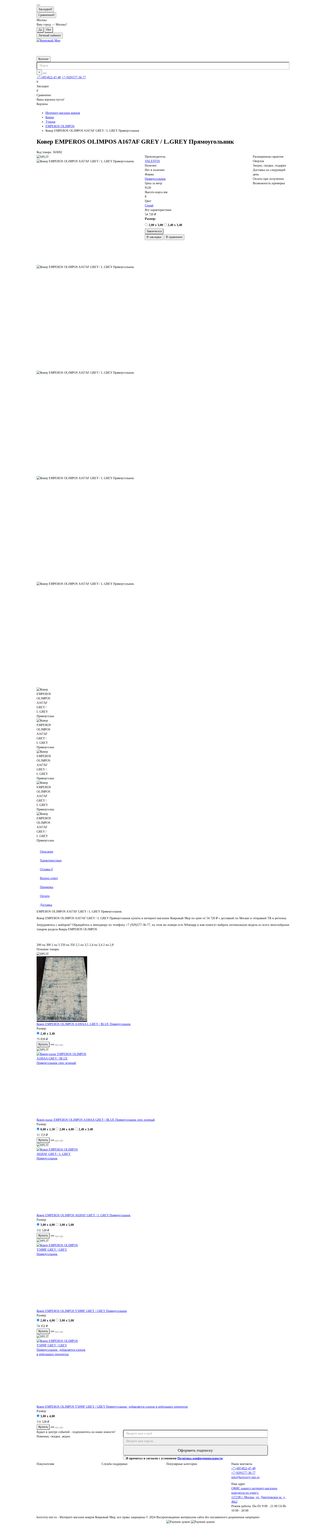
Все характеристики (158, 210)
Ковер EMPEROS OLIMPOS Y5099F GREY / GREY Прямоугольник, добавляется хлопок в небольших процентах (112, 1406)
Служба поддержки (115, 1464)
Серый (149, 205)
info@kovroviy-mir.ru (245, 1477)
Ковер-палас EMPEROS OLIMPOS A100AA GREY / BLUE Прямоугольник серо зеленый (96, 1119)
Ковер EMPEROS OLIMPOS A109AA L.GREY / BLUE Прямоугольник (84, 1024)
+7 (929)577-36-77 (74, 77)
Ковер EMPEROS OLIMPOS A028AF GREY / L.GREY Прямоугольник (83, 1215)
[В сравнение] (61, 1045)
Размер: (150, 218)
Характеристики (51, 860)
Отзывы (46, 869)
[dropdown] (38, 5)
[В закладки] (57, 1045)
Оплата (44, 896)
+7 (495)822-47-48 (49, 77)
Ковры (49, 117)
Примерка (46, 887)
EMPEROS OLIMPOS (60, 126)
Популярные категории (181, 1464)
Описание (46, 851)
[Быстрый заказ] (52, 1044)
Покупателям (45, 1464)
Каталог (43, 59)
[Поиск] (44, 73)
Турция (50, 121)
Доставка (46, 905)
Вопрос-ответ (49, 878)
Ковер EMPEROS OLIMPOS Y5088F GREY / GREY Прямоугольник (82, 1311)
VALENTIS (152, 161)
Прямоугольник (155, 179)
